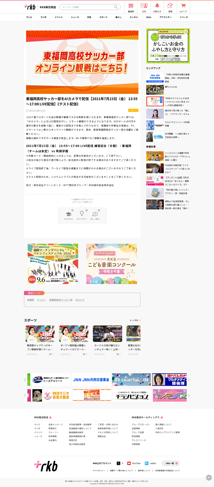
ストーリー (53, 432)
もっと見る (134, 320)
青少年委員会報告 (77, 444)
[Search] (116, 7)
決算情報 (136, 444)
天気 (89, 17)
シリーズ (184, 17)
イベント (59, 17)
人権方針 (159, 428)
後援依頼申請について (108, 428)
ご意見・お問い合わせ (108, 424)
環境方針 (73, 440)
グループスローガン (141, 424)
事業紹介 (52, 428)
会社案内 (52, 440)
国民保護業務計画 (77, 436)
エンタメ (134, 17)
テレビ (29, 17)
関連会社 (102, 436)
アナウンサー (165, 17)
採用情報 (52, 436)
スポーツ (103, 17)
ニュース (75, 17)
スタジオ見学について (108, 432)
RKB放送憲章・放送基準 (80, 424)
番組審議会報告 (76, 432)
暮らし (118, 17)
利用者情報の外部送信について (167, 470)
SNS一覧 (170, 463)
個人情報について (163, 424)
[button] (25, 379)
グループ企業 (138, 432)
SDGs (148, 17)
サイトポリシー (99, 470)
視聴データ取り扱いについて (121, 470)
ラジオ (43, 17)
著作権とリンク (144, 470)
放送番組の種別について (80, 428)
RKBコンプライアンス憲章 (167, 432)
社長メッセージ (55, 424)
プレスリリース (139, 440)
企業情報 (136, 428)
